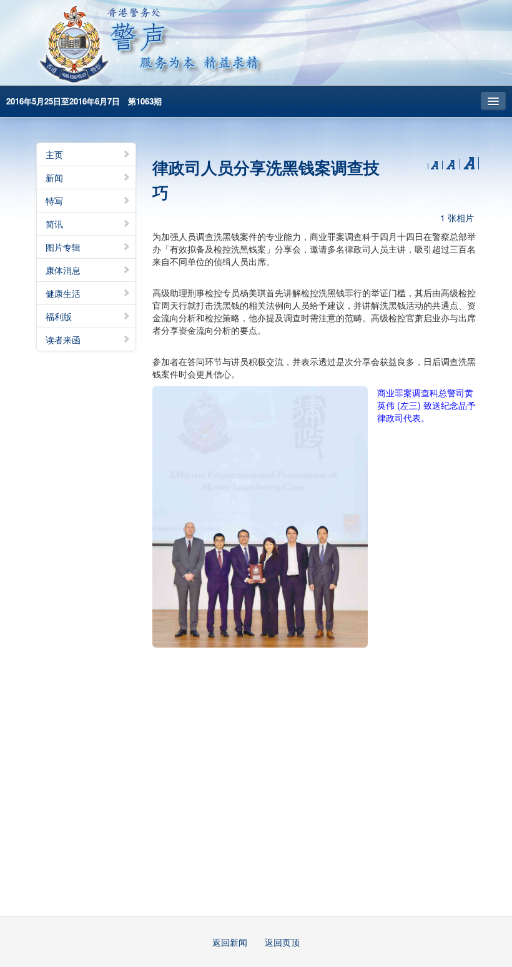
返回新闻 (229, 942)
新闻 (54, 177)
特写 (54, 200)
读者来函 (63, 339)
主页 (54, 154)
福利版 (59, 316)
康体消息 (63, 270)
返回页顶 (282, 942)
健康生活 (63, 293)
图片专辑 (63, 247)
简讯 (54, 224)
